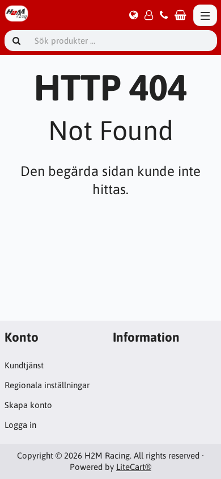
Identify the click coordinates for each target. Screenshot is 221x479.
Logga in (20, 425)
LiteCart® (133, 467)
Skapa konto (28, 405)
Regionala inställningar (47, 385)
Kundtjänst (24, 365)
